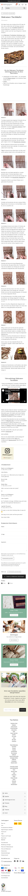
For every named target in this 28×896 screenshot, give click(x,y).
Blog (16, 438)
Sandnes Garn (14, 723)
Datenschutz (4, 851)
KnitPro (14, 734)
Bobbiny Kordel (11, 78)
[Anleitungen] (14, 626)
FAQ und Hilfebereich (6, 849)
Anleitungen (8, 431)
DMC (14, 731)
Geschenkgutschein (5, 875)
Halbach (14, 754)
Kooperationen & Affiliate (6, 827)
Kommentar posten (8, 558)
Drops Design (14, 778)
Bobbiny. (9, 425)
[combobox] (16, 8)
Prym (14, 769)
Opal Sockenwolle (14, 756)
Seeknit (14, 782)
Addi (14, 773)
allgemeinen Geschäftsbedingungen (10, 564)
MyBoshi (14, 759)
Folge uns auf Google (6, 836)
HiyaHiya (14, 741)
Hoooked (14, 746)
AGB (2, 833)
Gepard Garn (14, 762)
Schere (5, 81)
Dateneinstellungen (5, 853)
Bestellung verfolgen (6, 844)
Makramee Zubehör (21, 425)
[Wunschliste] (22, 4)
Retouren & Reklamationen (7, 846)
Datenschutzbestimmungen (7, 565)
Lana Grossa (14, 726)
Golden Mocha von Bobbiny (7, 414)
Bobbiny (14, 725)
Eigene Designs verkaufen (7, 829)
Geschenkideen (4, 877)
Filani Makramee (14, 745)
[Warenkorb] (26, 5)
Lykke (14, 776)
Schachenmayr (14, 728)
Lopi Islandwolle (14, 768)
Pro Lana (14, 736)
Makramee (11, 13)
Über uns (3, 823)
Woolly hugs (14, 771)
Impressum (3, 831)
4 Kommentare (4, 20)
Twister (14, 749)
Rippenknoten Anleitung (19, 142)
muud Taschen (14, 733)
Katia (14, 779)
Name (2, 526)
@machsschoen (12, 440)
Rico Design (14, 753)
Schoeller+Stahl (14, 766)
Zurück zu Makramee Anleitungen (15, 576)
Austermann (14, 751)
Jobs (2, 825)
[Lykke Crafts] (14, 602)
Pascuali (14, 781)
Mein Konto (3, 838)
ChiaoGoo (14, 774)
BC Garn (14, 739)
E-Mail (2, 534)
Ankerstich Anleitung (17, 126)
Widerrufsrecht (4, 855)
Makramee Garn (10, 420)
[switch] (3, 889)
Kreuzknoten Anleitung (17, 177)
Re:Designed (14, 784)
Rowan (14, 748)
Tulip (14, 738)
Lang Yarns (14, 730)
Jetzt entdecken (14, 615)
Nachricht (3, 542)
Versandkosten (4, 842)
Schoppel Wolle (14, 758)
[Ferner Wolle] (14, 651)
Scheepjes (13, 761)
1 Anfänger (5, 13)
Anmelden (22, 710)
